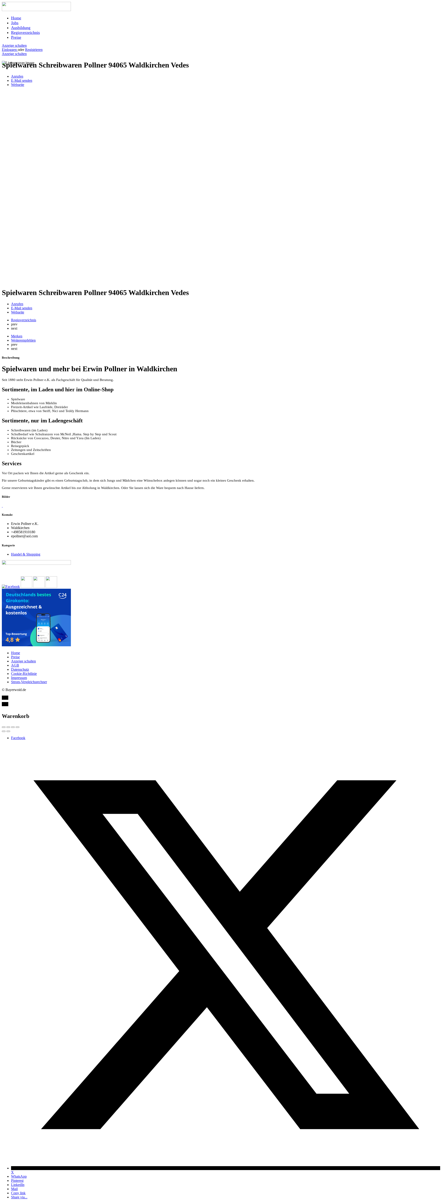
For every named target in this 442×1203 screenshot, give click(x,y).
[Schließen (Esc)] (4, 727)
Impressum (19, 678)
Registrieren (34, 50)
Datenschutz (20, 669)
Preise (16, 37)
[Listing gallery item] (2, 506)
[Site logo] (36, 10)
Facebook (18, 738)
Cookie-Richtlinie (24, 674)
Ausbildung (20, 27)
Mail (14, 1189)
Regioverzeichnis (25, 32)
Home (16, 18)
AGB (15, 665)
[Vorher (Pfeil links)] (4, 731)
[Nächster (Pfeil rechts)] (8, 731)
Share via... (19, 1197)
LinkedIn (17, 1185)
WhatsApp (19, 1176)
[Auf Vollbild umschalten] (13, 727)
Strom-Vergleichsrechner (29, 682)
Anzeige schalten (14, 45)
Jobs (14, 22)
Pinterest (17, 1181)
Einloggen (10, 50)
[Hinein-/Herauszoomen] (17, 727)
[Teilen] (8, 727)
